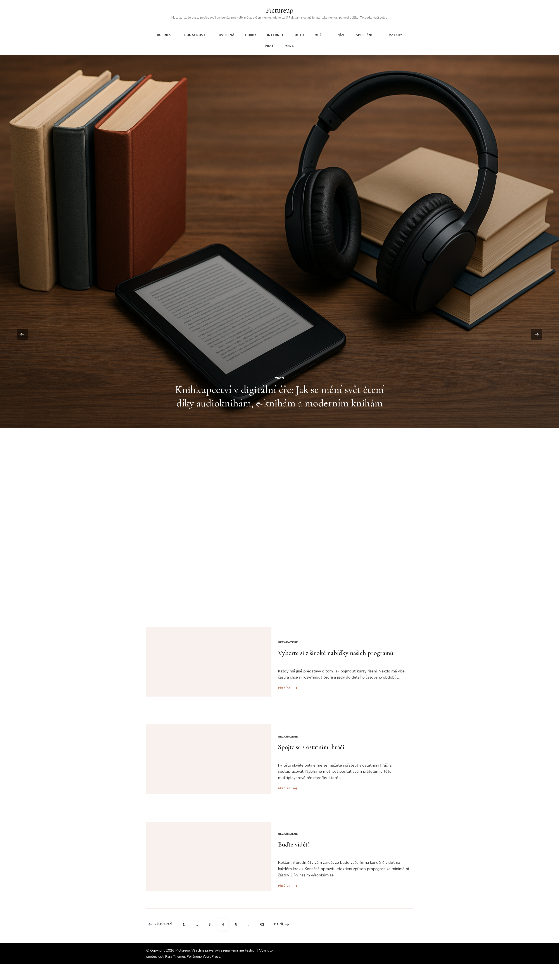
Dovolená (225, 35)
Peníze (339, 35)
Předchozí (163, 924)
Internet (275, 35)
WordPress (211, 956)
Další (278, 924)
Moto (299, 35)
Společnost (367, 35)
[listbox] (279, 334)
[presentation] (22, 334)
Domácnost (195, 35)
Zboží (270, 46)
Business (165, 35)
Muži (319, 35)
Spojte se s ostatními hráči (311, 747)
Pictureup (279, 10)
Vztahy (395, 35)
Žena (289, 46)
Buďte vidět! (293, 844)
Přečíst (284, 688)
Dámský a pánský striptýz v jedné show (280, 251)
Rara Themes (175, 956)
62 (264, 924)
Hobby (250, 35)
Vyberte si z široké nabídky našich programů (335, 653)
